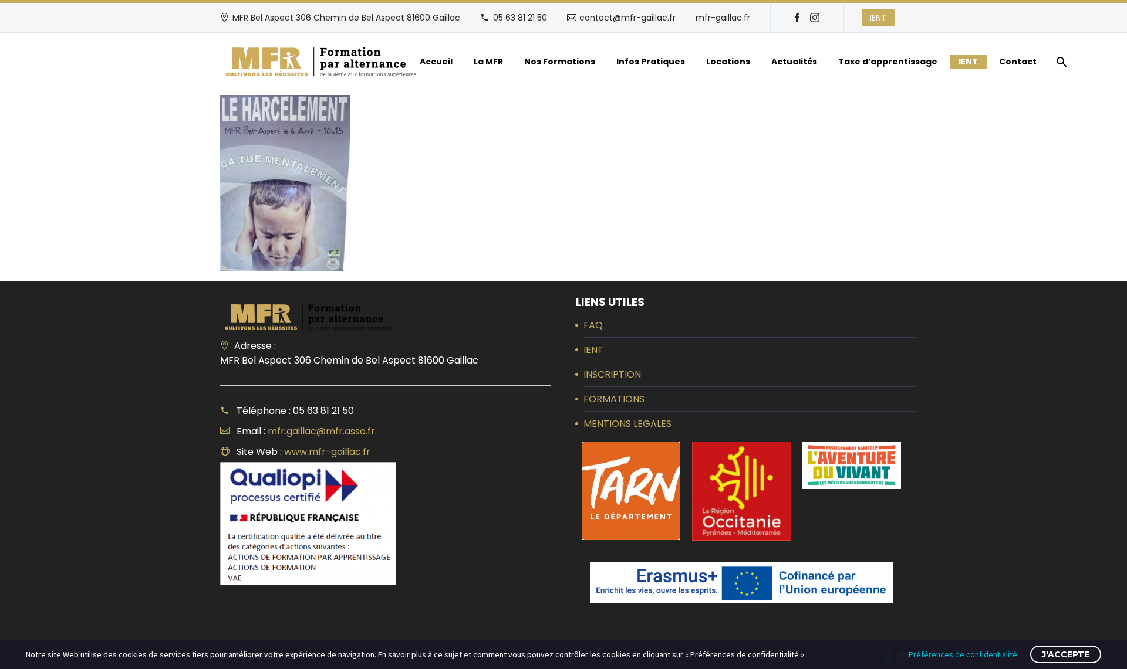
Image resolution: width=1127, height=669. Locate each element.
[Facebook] (797, 17)
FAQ (593, 325)
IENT (878, 17)
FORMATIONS (614, 399)
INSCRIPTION (612, 374)
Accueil (436, 61)
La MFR (488, 61)
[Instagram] (815, 17)
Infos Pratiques (650, 61)
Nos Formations (559, 61)
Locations (728, 61)
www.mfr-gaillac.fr (327, 452)
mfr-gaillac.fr (723, 17)
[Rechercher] (1060, 62)
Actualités (794, 61)
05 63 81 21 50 (520, 17)
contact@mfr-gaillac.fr (627, 17)
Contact (1018, 61)
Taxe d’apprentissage (887, 61)
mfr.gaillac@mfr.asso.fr (321, 431)
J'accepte (1065, 654)
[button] (631, 491)
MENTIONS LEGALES (627, 423)
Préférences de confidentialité (963, 654)
